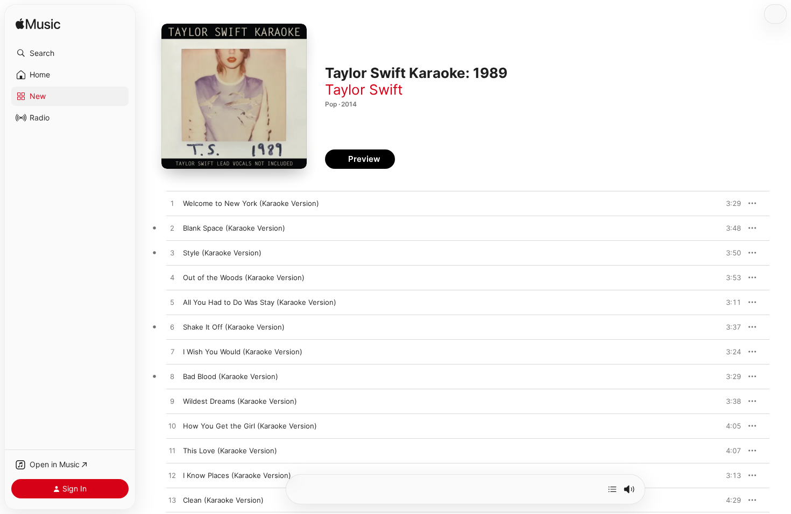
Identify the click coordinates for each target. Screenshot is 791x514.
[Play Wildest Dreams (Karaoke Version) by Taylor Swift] (172, 401)
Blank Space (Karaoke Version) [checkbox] (234, 228)
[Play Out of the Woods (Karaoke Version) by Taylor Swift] (172, 278)
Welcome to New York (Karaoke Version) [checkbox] (251, 203)
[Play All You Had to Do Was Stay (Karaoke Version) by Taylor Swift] (172, 303)
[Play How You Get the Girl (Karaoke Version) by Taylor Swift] (172, 426)
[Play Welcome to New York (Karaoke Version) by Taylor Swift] (172, 204)
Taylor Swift (363, 89)
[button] (70, 53)
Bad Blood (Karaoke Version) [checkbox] (230, 376)
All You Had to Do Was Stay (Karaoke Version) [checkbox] (259, 302)
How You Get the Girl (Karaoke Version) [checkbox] (250, 426)
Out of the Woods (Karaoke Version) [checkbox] (244, 277)
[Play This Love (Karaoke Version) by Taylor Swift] (172, 451)
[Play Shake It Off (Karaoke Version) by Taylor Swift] (172, 327)
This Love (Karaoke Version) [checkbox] (230, 450)
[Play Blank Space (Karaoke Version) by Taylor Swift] (172, 228)
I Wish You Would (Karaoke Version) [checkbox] (242, 351)
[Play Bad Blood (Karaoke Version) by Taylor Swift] (172, 377)
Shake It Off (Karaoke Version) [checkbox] (234, 327)
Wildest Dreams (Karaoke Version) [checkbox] (240, 401)
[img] (38, 24)
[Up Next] (612, 489)
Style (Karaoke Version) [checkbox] (222, 252)
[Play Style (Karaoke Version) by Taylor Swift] (172, 253)
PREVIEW (729, 203)
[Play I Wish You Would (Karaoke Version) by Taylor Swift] (172, 352)
